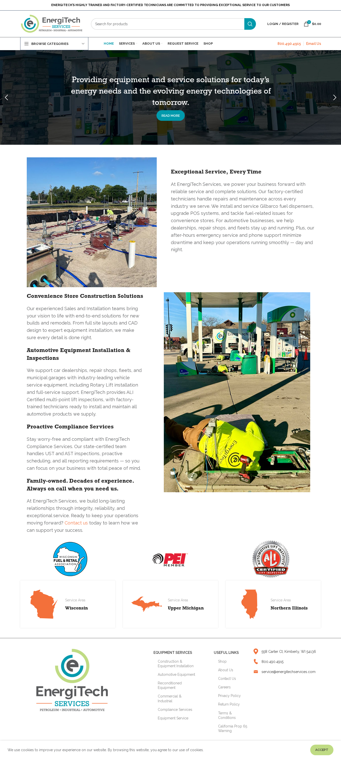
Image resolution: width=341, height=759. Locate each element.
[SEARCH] (250, 24)
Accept (321, 750)
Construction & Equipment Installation (176, 663)
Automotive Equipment (176, 675)
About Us (225, 670)
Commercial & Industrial (169, 698)
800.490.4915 (289, 44)
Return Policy (229, 704)
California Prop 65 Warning (232, 728)
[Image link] (72, 680)
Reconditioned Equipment (170, 685)
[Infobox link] (170, 604)
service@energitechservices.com (288, 672)
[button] (6, 97)
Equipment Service (173, 718)
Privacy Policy (229, 696)
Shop (222, 661)
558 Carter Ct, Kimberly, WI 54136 (288, 652)
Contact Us (227, 679)
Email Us (313, 44)
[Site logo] (51, 23)
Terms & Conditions (227, 715)
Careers (224, 687)
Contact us (76, 523)
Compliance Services (175, 710)
